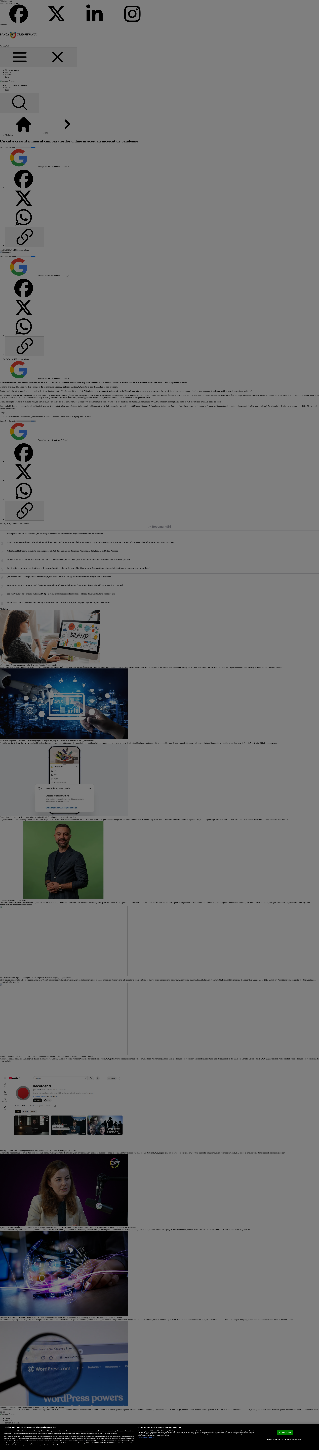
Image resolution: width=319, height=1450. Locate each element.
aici (84, 1441)
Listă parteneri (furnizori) (146, 1437)
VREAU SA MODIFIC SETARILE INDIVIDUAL (284, 1439)
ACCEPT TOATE (285, 1432)
